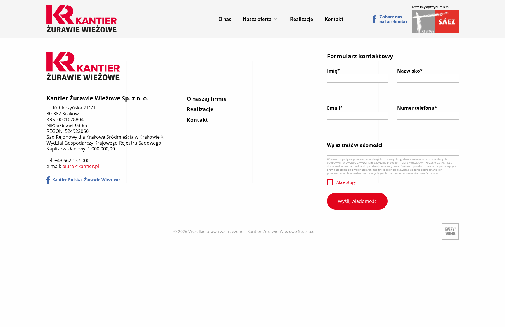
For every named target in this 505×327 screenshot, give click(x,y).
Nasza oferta (257, 19)
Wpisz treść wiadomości (354, 145)
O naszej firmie (207, 98)
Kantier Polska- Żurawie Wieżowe (86, 179)
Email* (335, 108)
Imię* (333, 71)
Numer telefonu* (417, 108)
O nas (225, 19)
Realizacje (301, 19)
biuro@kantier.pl (80, 166)
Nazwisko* (410, 71)
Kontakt (334, 19)
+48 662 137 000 (71, 160)
